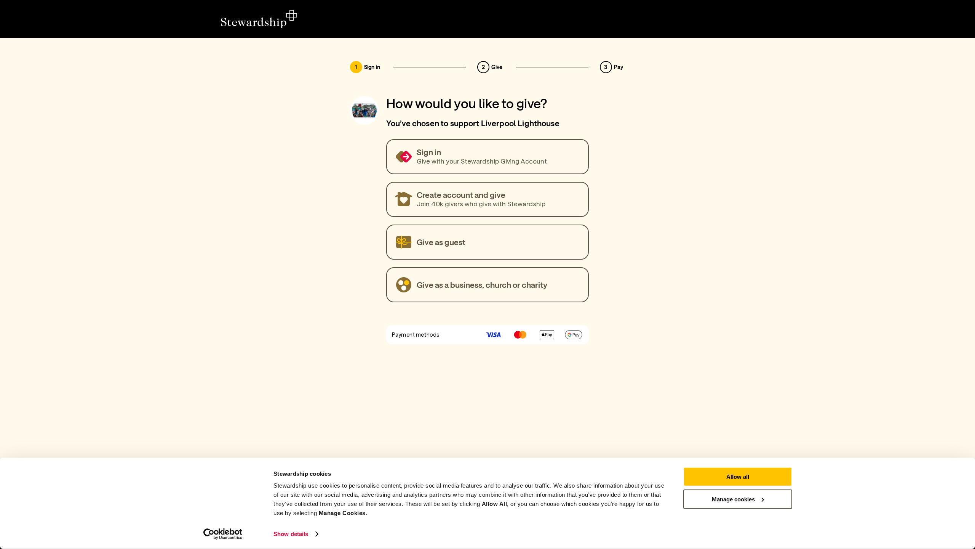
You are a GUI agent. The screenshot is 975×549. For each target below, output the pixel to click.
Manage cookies (733, 499)
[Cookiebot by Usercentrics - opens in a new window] (223, 534)
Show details (290, 534)
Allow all (737, 477)
